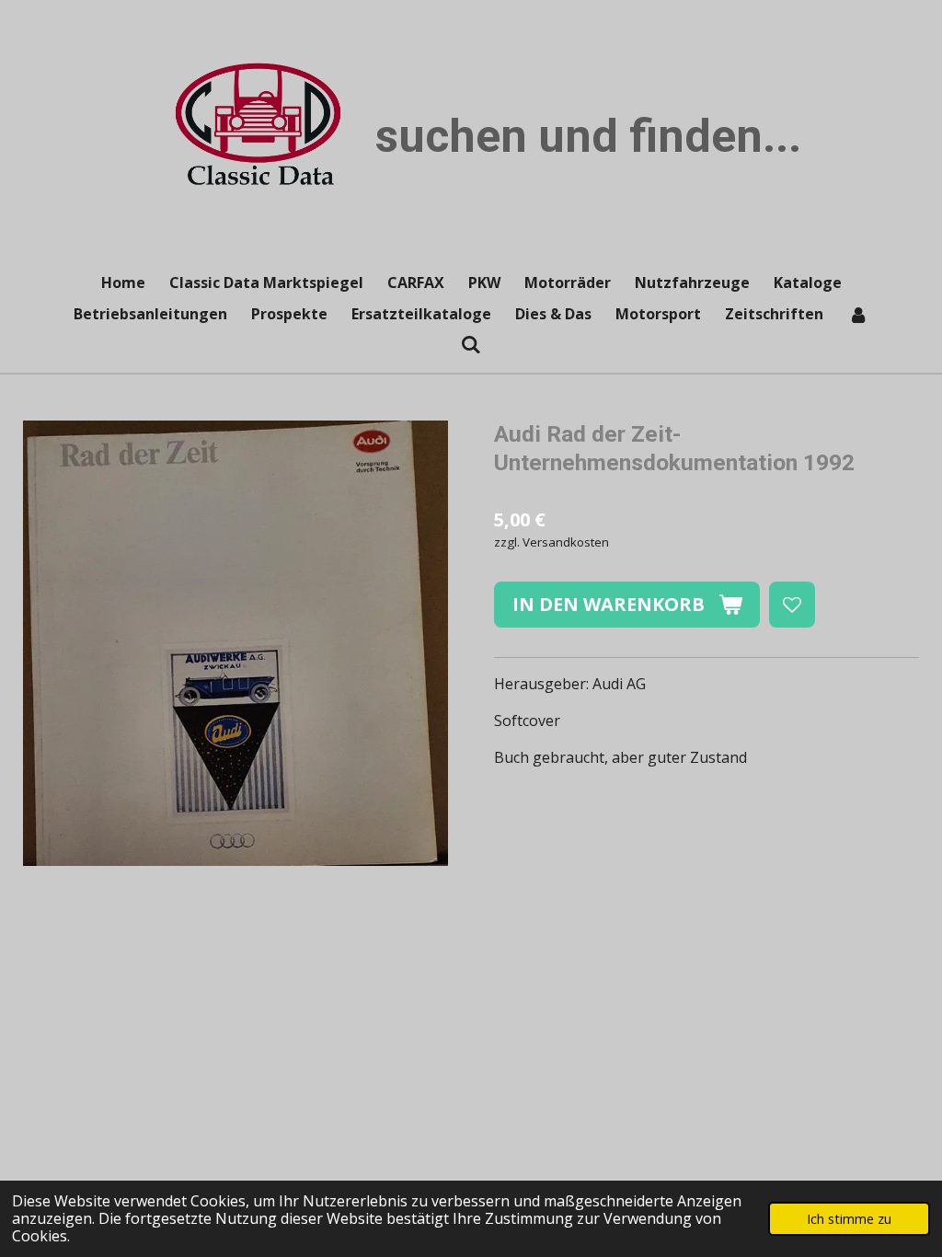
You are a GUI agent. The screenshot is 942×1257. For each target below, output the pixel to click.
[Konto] (857, 313)
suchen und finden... (588, 136)
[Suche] (471, 344)
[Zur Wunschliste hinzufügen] (792, 605)
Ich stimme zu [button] (849, 1219)
